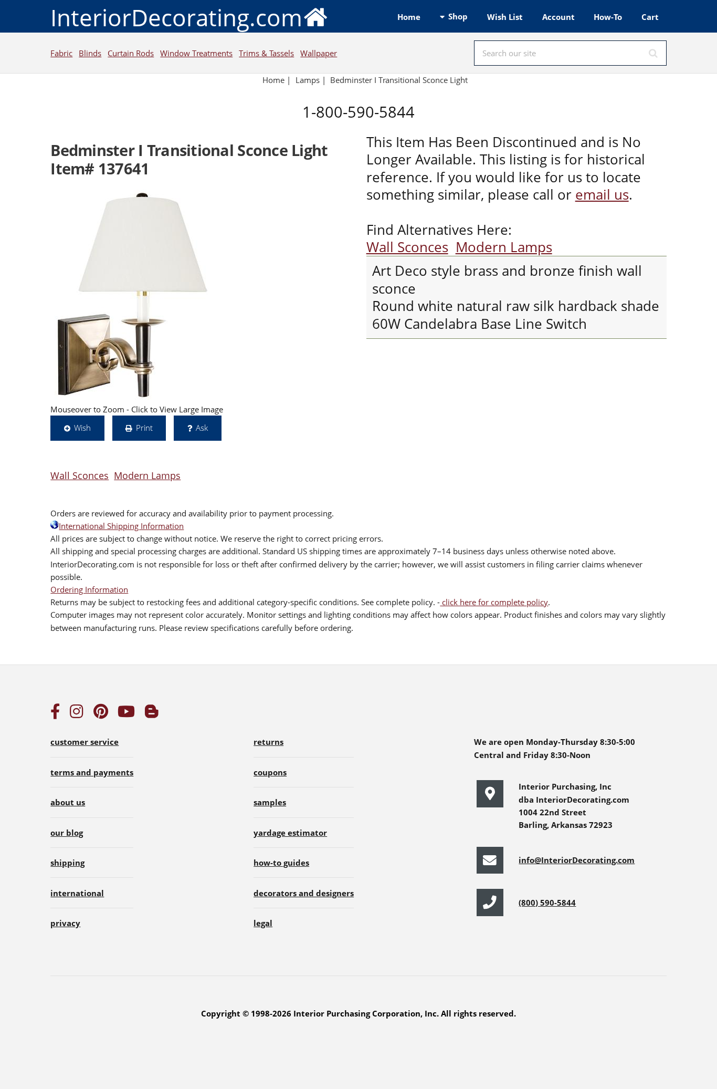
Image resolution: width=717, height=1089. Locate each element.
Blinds (90, 53)
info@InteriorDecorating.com (577, 860)
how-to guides (281, 862)
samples (270, 802)
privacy (65, 923)
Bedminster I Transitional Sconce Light (400, 80)
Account (558, 17)
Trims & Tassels (266, 53)
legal (263, 923)
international (77, 893)
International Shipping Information (121, 526)
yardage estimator (290, 832)
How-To (608, 17)
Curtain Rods (131, 53)
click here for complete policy (494, 602)
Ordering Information (89, 589)
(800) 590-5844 (547, 902)
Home (408, 17)
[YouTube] (126, 714)
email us (602, 194)
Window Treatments (196, 53)
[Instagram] (76, 714)
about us (67, 802)
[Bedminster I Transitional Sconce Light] (131, 295)
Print (144, 427)
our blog (66, 832)
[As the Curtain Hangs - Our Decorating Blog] (152, 714)
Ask (202, 427)
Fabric (61, 53)
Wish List (505, 17)
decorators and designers (304, 893)
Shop (458, 16)
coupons (270, 772)
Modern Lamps (504, 247)
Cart (650, 17)
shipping (67, 862)
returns (268, 742)
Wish (82, 427)
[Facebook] (55, 714)
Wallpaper (318, 53)
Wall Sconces (407, 247)
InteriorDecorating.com (176, 17)
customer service (84, 742)
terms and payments (91, 772)
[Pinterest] (100, 714)
